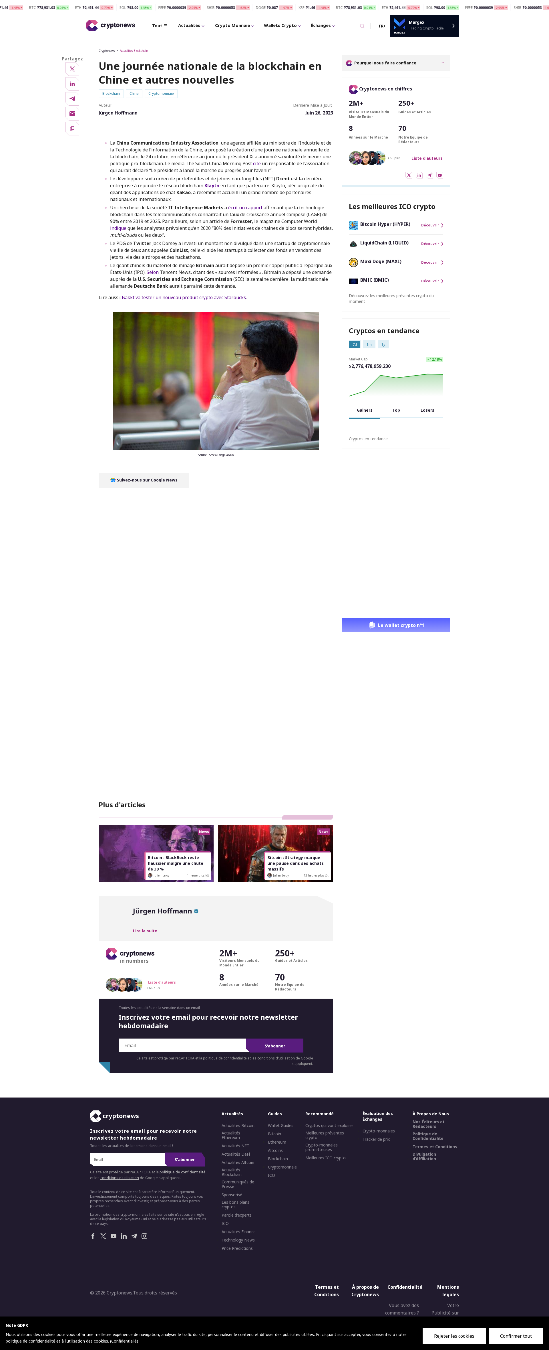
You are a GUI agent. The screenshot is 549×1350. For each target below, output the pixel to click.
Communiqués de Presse (238, 1184)
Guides (275, 1113)
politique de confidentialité (225, 1058)
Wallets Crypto (280, 25)
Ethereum (277, 1142)
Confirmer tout (516, 1336)
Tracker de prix (376, 1139)
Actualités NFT (235, 1146)
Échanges (321, 25)
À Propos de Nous (431, 1113)
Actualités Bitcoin (238, 1125)
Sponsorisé (232, 1195)
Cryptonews (107, 51)
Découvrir (430, 225)
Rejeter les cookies (454, 1336)
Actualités (189, 25)
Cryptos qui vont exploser (329, 1125)
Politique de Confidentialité (428, 1136)
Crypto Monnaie (232, 25)
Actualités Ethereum (231, 1135)
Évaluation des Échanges (378, 1116)
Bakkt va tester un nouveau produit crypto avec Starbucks (184, 297)
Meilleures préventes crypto (324, 1135)
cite (257, 163)
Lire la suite (145, 930)
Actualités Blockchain (134, 51)
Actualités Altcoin (238, 1162)
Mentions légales (448, 1291)
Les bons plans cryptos (235, 1204)
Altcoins (275, 1150)
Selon (153, 272)
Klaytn (211, 185)
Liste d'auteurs (427, 158)
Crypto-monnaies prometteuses (321, 1147)
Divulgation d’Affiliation (424, 1156)
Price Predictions (237, 1248)
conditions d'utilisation (276, 1058)
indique (118, 228)
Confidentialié (124, 1341)
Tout (157, 25)
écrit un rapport (245, 207)
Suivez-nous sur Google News (147, 480)
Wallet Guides (280, 1125)
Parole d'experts (237, 1215)
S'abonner (275, 1046)
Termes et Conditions (435, 1146)
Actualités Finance (239, 1231)
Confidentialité (404, 1287)
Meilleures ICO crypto (325, 1158)
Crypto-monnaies (379, 1131)
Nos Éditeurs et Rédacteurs (429, 1124)
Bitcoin (274, 1134)
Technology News (238, 1240)
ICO (225, 1223)
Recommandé (319, 1113)
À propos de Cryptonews (365, 1291)
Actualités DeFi (236, 1154)
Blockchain (278, 1158)
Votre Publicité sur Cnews (445, 1312)
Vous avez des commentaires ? (402, 1309)
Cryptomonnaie (282, 1167)
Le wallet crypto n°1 (401, 625)
